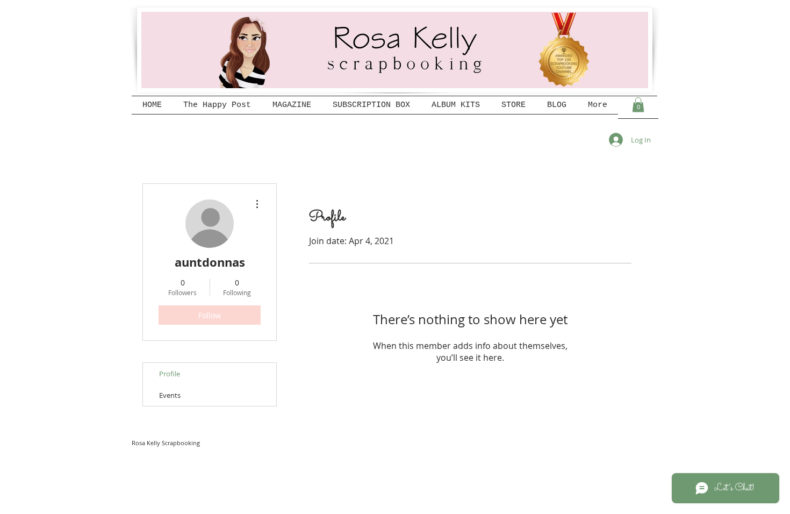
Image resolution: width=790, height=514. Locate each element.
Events (170, 395)
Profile (169, 374)
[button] (638, 104)
